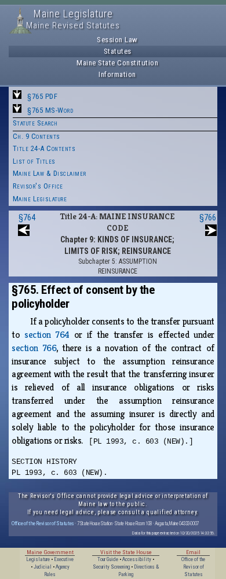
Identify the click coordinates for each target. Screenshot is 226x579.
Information (117, 74)
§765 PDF (42, 96)
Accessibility (136, 559)
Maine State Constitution (117, 62)
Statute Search (35, 123)
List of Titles (34, 161)
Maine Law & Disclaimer (49, 173)
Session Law (117, 39)
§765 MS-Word (50, 110)
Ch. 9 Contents (36, 136)
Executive (64, 559)
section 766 (34, 348)
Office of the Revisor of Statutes (43, 523)
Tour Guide (107, 559)
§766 (207, 217)
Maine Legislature (40, 198)
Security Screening (111, 567)
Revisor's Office (38, 186)
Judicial (43, 567)
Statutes (118, 51)
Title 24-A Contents (44, 148)
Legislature (38, 559)
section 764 (46, 335)
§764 (27, 217)
